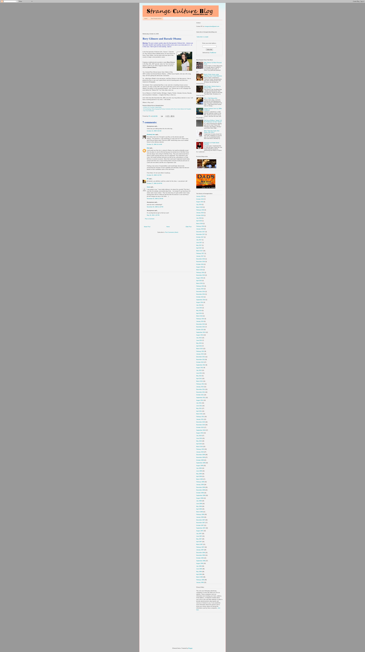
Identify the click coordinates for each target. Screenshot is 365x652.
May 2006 (199, 571)
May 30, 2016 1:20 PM (153, 215)
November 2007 (200, 522)
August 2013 (199, 335)
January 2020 (200, 196)
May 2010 (199, 441)
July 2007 (199, 533)
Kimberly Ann (151, 134)
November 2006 (200, 555)
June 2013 (199, 340)
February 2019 (200, 210)
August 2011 (199, 400)
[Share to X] (170, 116)
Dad (148, 148)
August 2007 (199, 531)
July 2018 (199, 218)
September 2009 (200, 463)
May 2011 (199, 408)
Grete (148, 187)
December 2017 (200, 231)
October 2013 (200, 329)
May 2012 (199, 375)
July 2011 (199, 403)
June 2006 (199, 569)
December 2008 (200, 487)
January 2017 (200, 256)
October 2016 (200, 264)
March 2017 (199, 250)
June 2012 (199, 373)
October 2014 (200, 297)
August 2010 (199, 433)
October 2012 (200, 362)
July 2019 (199, 204)
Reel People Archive (156, 18)
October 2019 (200, 199)
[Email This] (166, 116)
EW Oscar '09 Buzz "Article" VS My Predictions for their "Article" (213, 121)
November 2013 (200, 327)
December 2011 (200, 389)
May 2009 (199, 473)
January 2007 (200, 550)
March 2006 (199, 577)
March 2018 (199, 223)
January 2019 (200, 212)
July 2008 (199, 501)
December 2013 (200, 324)
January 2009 (200, 484)
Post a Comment (149, 218)
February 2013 (200, 351)
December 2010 (200, 422)
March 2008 (199, 511)
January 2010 (200, 452)
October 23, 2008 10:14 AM (154, 144)
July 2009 (199, 468)
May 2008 (199, 506)
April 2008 (199, 509)
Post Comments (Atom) (171, 232)
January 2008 (200, 517)
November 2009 (200, 457)
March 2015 (199, 283)
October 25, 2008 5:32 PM (154, 175)
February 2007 (200, 547)
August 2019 (199, 201)
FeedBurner (213, 52)
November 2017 (200, 234)
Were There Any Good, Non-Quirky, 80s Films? (212, 131)
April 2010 (199, 443)
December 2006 (200, 552)
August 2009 (199, 465)
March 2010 (199, 446)
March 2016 (199, 269)
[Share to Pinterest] (174, 116)
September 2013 (200, 332)
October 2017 (200, 237)
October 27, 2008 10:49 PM (154, 183)
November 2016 (200, 261)
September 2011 (200, 397)
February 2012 (200, 384)
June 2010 (199, 438)
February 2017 (200, 253)
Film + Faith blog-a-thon (210, 98)
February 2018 (200, 226)
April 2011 (199, 411)
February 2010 (200, 449)
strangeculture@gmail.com (211, 26)
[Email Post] (161, 116)
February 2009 (200, 482)
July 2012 (199, 370)
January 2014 (200, 321)
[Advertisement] (165, 26)
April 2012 (199, 378)
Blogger (190, 648)
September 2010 (200, 430)
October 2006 (200, 558)
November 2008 (200, 490)
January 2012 (200, 386)
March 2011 (199, 414)
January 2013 (200, 354)
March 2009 (199, 479)
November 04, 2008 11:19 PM (155, 207)
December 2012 (200, 356)
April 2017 (199, 248)
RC (148, 178)
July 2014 (199, 305)
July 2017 (199, 240)
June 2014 (199, 308)
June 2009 (199, 471)
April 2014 (199, 313)
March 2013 (199, 348)
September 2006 (200, 560)
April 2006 (199, 574)
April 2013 (199, 346)
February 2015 (200, 286)
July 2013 (199, 337)
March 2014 (199, 316)
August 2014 (199, 302)
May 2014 (199, 310)
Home (145, 18)
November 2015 (200, 275)
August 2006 (199, 563)
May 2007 (199, 539)
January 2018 (200, 229)
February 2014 (200, 318)
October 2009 (200, 460)
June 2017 (199, 242)
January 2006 (200, 582)
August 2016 (199, 267)
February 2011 (200, 416)
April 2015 (199, 280)
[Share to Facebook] (172, 116)
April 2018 (199, 220)
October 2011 (200, 395)
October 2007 (200, 525)
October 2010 (200, 427)
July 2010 (199, 435)
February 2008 (200, 514)
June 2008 (199, 503)
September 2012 (200, 365)
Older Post (189, 226)
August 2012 (199, 367)
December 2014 (200, 291)
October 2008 (200, 492)
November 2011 (200, 392)
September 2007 (200, 528)
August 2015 (199, 278)
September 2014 (200, 299)
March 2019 (199, 207)
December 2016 (200, 259)
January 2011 (200, 419)
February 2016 (200, 272)
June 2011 (199, 405)
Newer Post (147, 226)
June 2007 (199, 536)
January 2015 (200, 288)
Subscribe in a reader (202, 37)
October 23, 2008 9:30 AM (154, 131)
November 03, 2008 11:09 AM (155, 198)
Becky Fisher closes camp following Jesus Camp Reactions (213, 75)
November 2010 (200, 424)
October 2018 (200, 215)
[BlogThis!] (168, 116)
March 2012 (199, 381)
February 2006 (200, 579)
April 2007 (199, 541)
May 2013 (199, 343)
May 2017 (199, 245)
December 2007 (200, 520)
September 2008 (200, 495)
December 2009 (200, 454)
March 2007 (199, 544)
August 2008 (199, 498)
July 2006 (199, 566)
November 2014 (200, 294)
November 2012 (200, 359)
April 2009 (199, 476)
